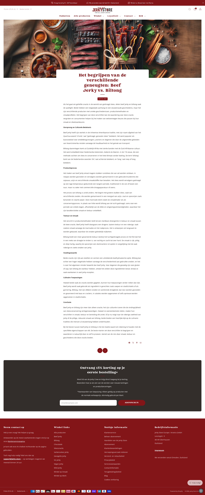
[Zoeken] (189, 9)
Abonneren (132, 402)
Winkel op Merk (60, 476)
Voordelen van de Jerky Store (115, 440)
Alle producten (82, 16)
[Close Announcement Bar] (203, 3)
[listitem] (64, 3)
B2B (141, 16)
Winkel (97, 16)
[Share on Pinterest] (137, 343)
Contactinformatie (111, 468)
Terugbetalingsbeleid (112, 472)
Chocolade (58, 444)
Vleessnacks (58, 448)
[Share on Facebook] (129, 343)
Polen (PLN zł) (10, 9)
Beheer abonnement (112, 436)
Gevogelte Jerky (60, 456)
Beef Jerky (58, 436)
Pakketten (64, 16)
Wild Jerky (58, 468)
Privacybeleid (109, 460)
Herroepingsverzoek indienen (116, 452)
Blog (106, 476)
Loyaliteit (112, 16)
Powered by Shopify (176, 491)
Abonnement (109, 444)
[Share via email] (141, 343)
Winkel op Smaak (61, 472)
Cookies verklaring (111, 479)
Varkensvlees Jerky (61, 452)
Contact (128, 16)
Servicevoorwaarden (112, 464)
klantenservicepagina (16, 441)
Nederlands (24, 9)
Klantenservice (110, 432)
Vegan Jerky (58, 464)
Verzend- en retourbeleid (114, 456)
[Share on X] (133, 343)
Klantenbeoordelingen (113, 448)
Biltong (57, 440)
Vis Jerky (57, 460)
